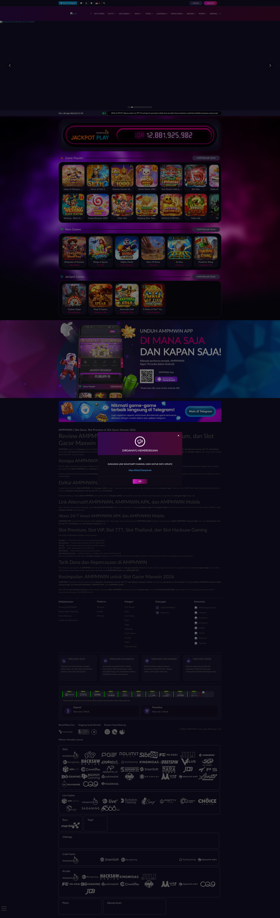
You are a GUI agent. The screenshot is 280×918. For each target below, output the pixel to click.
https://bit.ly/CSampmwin (140, 470)
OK (140, 481)
